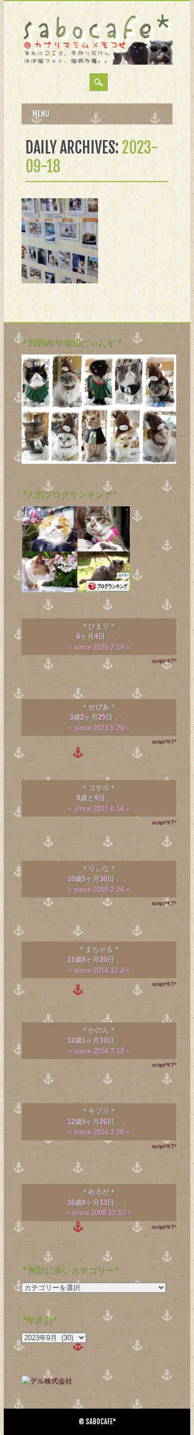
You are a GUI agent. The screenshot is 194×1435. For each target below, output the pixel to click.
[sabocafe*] (97, 62)
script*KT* (164, 661)
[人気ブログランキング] (76, 590)
